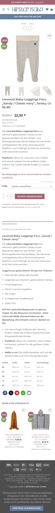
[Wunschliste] (47, 9)
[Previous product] (30, 28)
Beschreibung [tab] (9, 224)
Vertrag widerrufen (26, 508)
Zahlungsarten (15, 481)
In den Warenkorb (29, 196)
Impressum (41, 477)
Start (24, 24)
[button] (3, 9)
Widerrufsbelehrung (39, 479)
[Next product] (25, 28)
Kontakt (8, 475)
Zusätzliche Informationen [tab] (16, 229)
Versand (9, 123)
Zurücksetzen (47, 182)
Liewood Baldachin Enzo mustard (14, 436)
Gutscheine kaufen (28, 483)
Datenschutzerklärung (21, 477)
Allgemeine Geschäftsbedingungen (32, 475)
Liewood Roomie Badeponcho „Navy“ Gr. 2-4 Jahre (41, 437)
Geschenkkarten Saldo (36, 481)
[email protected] (32, 207)
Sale (31, 24)
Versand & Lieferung (15, 479)
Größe (4, 186)
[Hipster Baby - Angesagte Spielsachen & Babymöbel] (27, 9)
